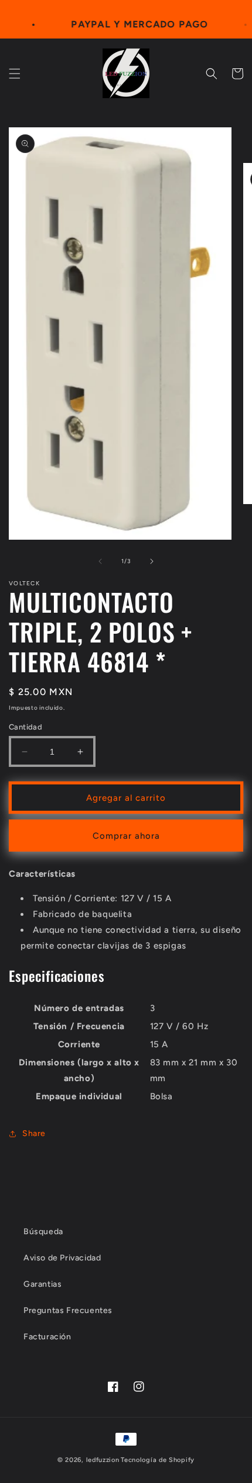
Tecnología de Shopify (158, 1460)
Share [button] (34, 1133)
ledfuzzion (103, 1460)
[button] (15, 73)
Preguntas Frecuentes (68, 1310)
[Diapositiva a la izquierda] (100, 561)
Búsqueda (43, 1232)
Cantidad (25, 727)
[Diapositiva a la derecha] (152, 561)
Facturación (47, 1337)
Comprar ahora (126, 836)
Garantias (42, 1284)
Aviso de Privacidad (62, 1258)
